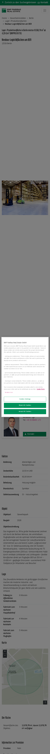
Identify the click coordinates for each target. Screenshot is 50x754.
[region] (25, 377)
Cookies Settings (25, 399)
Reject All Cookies (25, 405)
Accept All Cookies (25, 411)
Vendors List (9, 392)
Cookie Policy (41, 389)
